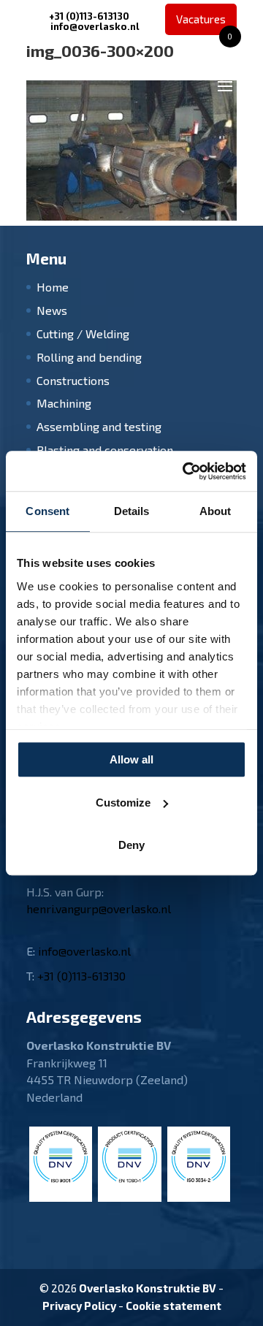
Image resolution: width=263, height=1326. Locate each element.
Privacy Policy (79, 1305)
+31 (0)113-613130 (89, 16)
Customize (123, 802)
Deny (131, 845)
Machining (64, 403)
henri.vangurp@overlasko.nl (98, 908)
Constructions (73, 380)
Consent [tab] (47, 511)
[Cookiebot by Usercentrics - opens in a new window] (185, 471)
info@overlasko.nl (84, 951)
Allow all (131, 759)
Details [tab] (132, 511)
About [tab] (215, 511)
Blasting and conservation (105, 450)
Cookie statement (173, 1305)
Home (53, 287)
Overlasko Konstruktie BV (147, 1288)
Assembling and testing (99, 426)
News (52, 310)
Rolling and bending (89, 357)
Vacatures (204, 23)
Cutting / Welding (83, 333)
